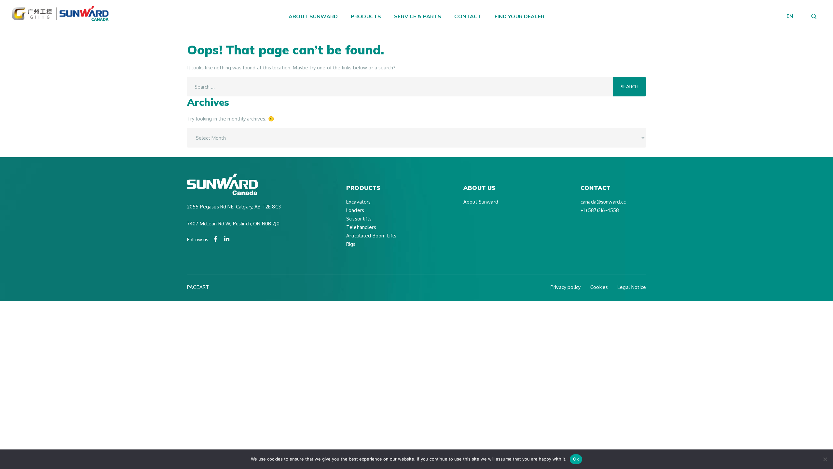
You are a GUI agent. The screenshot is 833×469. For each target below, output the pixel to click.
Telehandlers (361, 227)
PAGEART (198, 287)
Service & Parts (417, 16)
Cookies (599, 287)
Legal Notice (632, 287)
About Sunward (313, 16)
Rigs (351, 244)
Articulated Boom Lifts (371, 236)
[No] (825, 459)
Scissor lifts (359, 219)
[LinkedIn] (227, 239)
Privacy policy (565, 287)
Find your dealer (519, 16)
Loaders (355, 210)
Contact (467, 16)
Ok (576, 459)
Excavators (358, 202)
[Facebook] (216, 239)
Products (366, 16)
